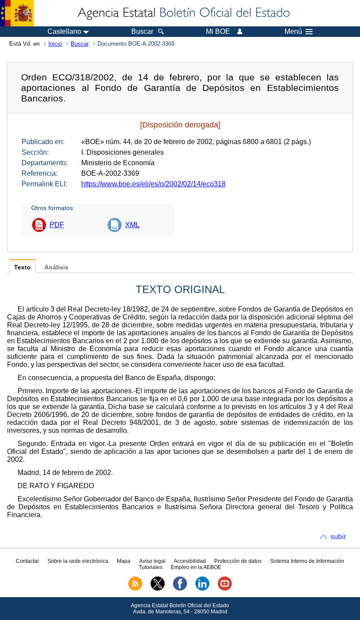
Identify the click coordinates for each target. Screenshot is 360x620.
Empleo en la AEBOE (196, 567)
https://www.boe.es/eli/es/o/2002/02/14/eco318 (153, 184)
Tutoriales (150, 567)
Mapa (123, 561)
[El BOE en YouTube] (225, 589)
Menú (293, 31)
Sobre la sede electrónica (77, 561)
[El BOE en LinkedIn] (202, 589)
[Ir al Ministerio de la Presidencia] (17, 13)
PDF (57, 224)
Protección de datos (238, 561)
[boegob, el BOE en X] (158, 589)
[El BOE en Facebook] (180, 589)
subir (338, 536)
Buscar (80, 43)
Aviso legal (152, 561)
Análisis (56, 267)
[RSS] (135, 589)
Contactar (27, 561)
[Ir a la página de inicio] (183, 13)
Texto (22, 267)
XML (132, 224)
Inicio (55, 43)
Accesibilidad (190, 561)
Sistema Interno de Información (307, 561)
